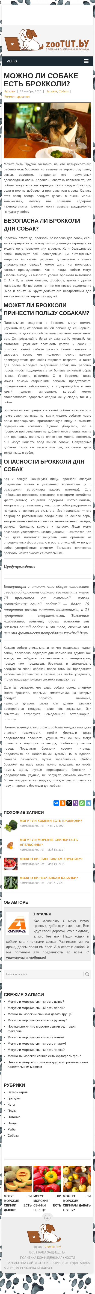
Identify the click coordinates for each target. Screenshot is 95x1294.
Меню (11, 61)
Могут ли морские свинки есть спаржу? (37, 1043)
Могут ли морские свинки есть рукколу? (37, 1020)
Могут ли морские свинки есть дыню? (36, 1001)
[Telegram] (88, 803)
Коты (11, 1104)
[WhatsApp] (82, 803)
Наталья (9, 91)
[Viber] (75, 803)
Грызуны (14, 1098)
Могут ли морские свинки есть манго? (36, 1037)
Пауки (12, 1111)
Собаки (63, 91)
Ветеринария (18, 1092)
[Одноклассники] (62, 803)
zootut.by (53, 1247)
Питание (51, 91)
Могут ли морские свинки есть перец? (36, 1008)
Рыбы (12, 1129)
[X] (69, 803)
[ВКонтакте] (56, 803)
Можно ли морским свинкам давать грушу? (40, 1014)
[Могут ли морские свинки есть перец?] (47, 1179)
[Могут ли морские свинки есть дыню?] (18, 1179)
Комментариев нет (17, 96)
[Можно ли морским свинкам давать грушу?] (77, 1179)
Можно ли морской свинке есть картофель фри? (44, 1056)
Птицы (12, 1123)
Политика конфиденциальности (47, 1257)
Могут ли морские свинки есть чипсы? (36, 1050)
